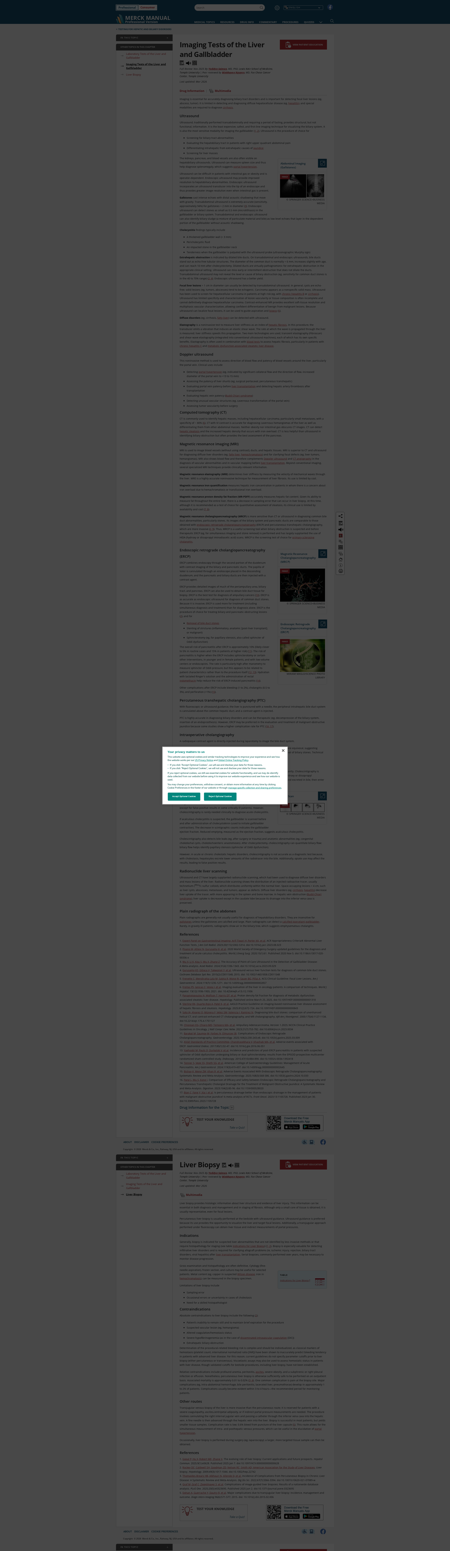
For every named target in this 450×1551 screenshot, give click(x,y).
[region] (225, 775)
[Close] (283, 751)
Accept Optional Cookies (184, 796)
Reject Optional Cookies (220, 796)
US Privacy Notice (204, 760)
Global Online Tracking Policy (233, 760)
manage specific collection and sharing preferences (254, 788)
